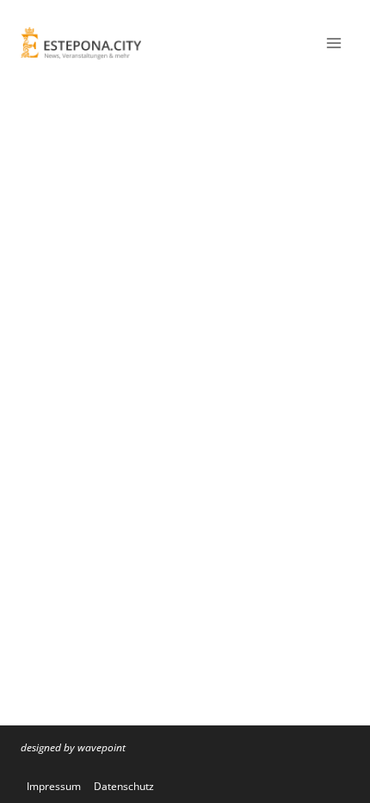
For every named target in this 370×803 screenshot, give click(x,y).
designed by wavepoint (73, 747)
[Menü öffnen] (333, 42)
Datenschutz (124, 786)
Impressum (54, 786)
